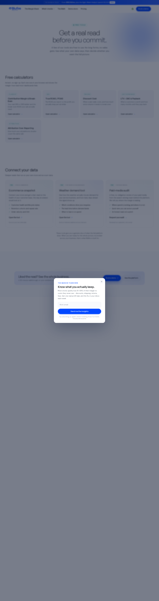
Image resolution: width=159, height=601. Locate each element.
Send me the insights (79, 311)
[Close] (101, 281)
